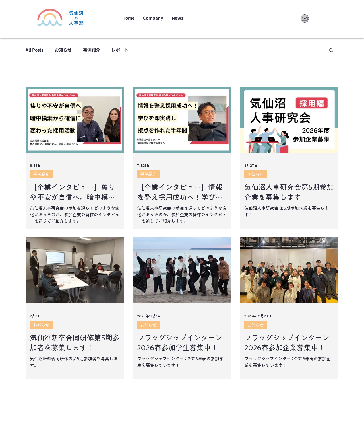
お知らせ (63, 49)
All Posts (34, 49)
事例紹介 (91, 49)
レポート (120, 49)
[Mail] (305, 18)
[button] (331, 51)
